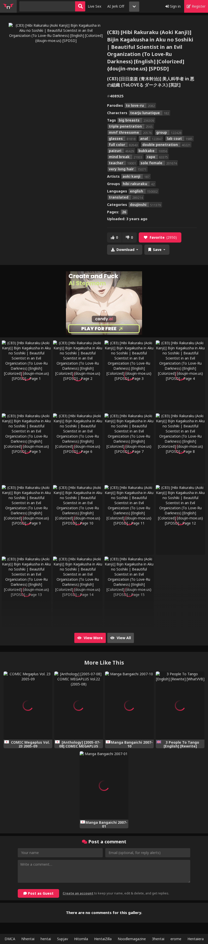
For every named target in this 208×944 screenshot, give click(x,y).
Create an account (78, 893)
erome (175, 938)
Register (198, 6)
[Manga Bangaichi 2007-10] (129, 705)
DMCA (10, 938)
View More (93, 637)
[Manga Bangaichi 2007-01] (104, 785)
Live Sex (94, 6)
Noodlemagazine (132, 938)
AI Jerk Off (115, 6)
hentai (46, 938)
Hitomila (81, 938)
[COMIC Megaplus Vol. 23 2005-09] (28, 705)
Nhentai (27, 938)
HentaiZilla (103, 938)
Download (125, 249)
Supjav (62, 938)
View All (123, 637)
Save (157, 249)
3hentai (158, 938)
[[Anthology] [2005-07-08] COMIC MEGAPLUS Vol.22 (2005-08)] (78, 705)
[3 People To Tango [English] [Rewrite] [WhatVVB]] (180, 705)
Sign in (175, 6)
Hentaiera (195, 938)
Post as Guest (40, 893)
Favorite (163, 237)
